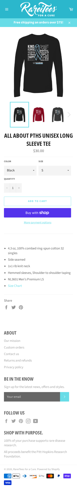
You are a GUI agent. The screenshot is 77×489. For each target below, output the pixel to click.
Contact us (11, 354)
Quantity (9, 179)
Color (7, 161)
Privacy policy (13, 367)
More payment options (37, 223)
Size (40, 161)
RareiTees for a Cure (24, 469)
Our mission (12, 340)
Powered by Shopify (48, 469)
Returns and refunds (18, 360)
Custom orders (14, 347)
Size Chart (15, 286)
